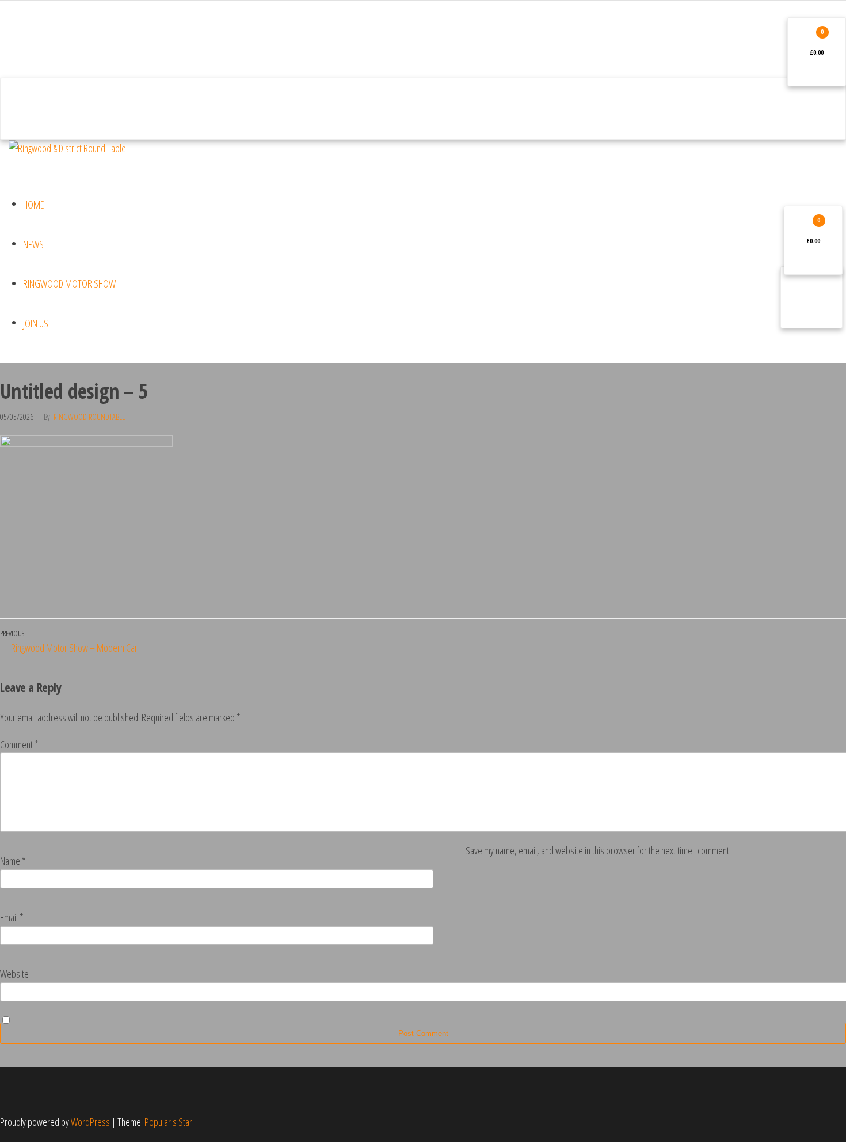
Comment (19, 744)
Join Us (35, 323)
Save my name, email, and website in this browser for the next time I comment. (598, 850)
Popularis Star (168, 1122)
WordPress (90, 1122)
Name (13, 861)
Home (33, 204)
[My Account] (31, 108)
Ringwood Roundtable (89, 416)
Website (14, 974)
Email (12, 917)
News (33, 244)
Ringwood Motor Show (69, 283)
